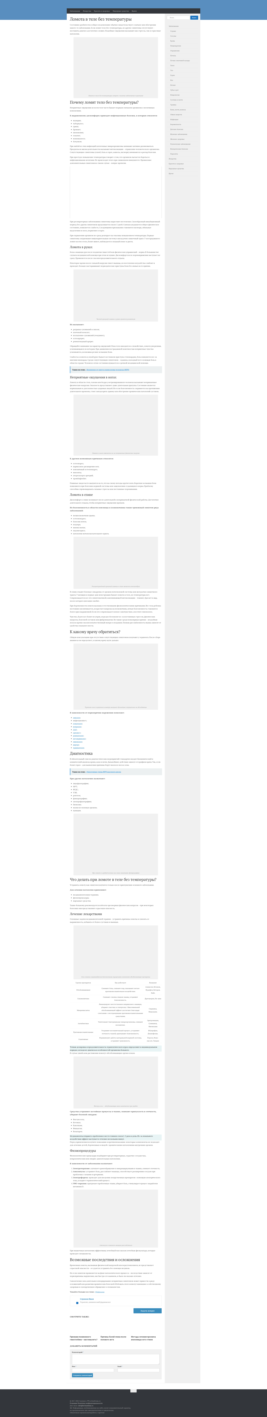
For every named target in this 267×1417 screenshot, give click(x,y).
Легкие (173, 85)
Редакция (73, 1403)
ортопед (77, 732)
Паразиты (174, 154)
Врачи (134, 11)
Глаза (172, 65)
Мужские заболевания (178, 134)
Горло (172, 75)
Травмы (173, 105)
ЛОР (75, 729)
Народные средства (121, 11)
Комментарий (77, 1352)
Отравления (174, 51)
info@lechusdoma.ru (85, 1406)
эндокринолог (79, 738)
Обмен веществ (176, 114)
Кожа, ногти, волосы (178, 110)
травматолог (78, 747)
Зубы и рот (174, 90)
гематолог (77, 723)
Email (120, 1366)
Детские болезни (176, 129)
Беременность (175, 124)
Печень (173, 56)
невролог (77, 726)
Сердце (173, 31)
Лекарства (87, 11)
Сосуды (173, 36)
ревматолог (78, 735)
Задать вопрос (147, 1310)
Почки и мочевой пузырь (180, 60)
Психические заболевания (180, 144)
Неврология (174, 95)
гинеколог (77, 741)
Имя (74, 1366)
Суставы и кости (176, 100)
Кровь (172, 41)
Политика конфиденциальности (90, 1403)
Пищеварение (175, 46)
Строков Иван (87, 1299)
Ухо (171, 70)
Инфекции (100, 1292)
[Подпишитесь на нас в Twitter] (195, 1394)
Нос (171, 80)
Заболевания (75, 11)
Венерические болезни (179, 149)
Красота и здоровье (102, 11)
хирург (76, 744)
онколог (76, 717)
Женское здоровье (177, 139)
